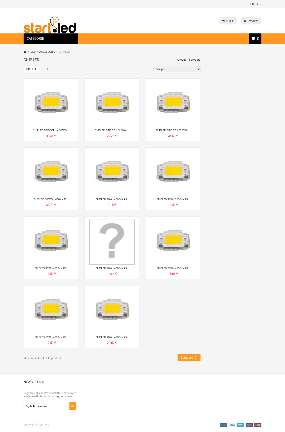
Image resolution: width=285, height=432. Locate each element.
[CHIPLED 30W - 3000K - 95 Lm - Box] (173, 151)
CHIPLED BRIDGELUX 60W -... (173, 130)
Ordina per (159, 69)
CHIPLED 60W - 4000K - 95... (50, 337)
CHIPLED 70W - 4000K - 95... (112, 337)
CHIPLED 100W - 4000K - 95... (51, 199)
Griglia (31, 69)
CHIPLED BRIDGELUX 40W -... (112, 130)
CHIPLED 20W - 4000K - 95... (112, 199)
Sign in (230, 20)
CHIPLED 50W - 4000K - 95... (172, 268)
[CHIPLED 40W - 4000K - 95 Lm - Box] (112, 220)
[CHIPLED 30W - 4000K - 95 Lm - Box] (51, 220)
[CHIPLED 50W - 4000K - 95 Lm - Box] (173, 220)
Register (253, 20)
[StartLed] (50, 32)
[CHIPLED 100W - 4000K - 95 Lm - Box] (51, 151)
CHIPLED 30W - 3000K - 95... (172, 199)
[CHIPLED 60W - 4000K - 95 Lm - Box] (51, 289)
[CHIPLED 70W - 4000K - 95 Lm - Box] (112, 289)
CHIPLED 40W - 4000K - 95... (112, 268)
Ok (72, 406)
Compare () (189, 357)
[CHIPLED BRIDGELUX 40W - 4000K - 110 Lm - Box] (112, 82)
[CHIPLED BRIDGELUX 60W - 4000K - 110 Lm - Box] (173, 82)
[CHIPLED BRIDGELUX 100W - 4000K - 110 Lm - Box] (51, 82)
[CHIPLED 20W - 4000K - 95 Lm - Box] (112, 151)
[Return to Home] (25, 51)
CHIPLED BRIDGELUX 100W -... (51, 130)
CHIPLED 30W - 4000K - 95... (50, 268)
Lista (45, 69)
